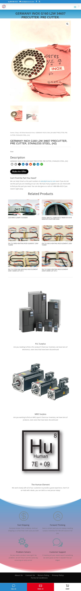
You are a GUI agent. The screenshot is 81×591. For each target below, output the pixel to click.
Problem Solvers (23, 552)
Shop (17, 133)
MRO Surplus (40, 414)
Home (12, 133)
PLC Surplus (40, 343)
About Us (19, 575)
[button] (67, 24)
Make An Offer (19, 171)
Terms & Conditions (39, 578)
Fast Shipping (23, 525)
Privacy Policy (58, 575)
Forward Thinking (57, 525)
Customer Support (57, 552)
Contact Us (30, 575)
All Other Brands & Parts (27, 133)
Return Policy (43, 575)
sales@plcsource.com (47, 181)
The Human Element (40, 484)
